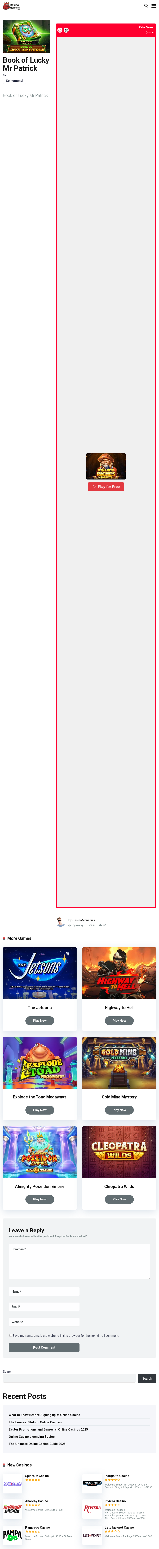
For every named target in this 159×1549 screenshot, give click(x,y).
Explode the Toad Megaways (40, 1097)
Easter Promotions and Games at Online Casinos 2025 (48, 1429)
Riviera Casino (115, 1501)
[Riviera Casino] (92, 1517)
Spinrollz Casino (37, 1476)
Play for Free (109, 487)
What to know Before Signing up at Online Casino (44, 1415)
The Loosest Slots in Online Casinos (35, 1422)
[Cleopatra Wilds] (119, 1177)
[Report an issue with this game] (59, 30)
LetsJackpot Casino (119, 1527)
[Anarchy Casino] (12, 1517)
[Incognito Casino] (92, 1492)
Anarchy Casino (36, 1501)
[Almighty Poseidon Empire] (40, 1177)
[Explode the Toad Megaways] (40, 1088)
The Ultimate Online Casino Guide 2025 (37, 1444)
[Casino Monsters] (11, 5)
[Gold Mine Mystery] (119, 1088)
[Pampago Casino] (12, 1544)
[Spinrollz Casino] (12, 1492)
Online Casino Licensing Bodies (32, 1436)
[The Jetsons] (40, 998)
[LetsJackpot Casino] (92, 1544)
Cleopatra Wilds (119, 1186)
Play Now (40, 1021)
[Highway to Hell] (119, 998)
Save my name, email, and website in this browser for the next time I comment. (66, 1336)
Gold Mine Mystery (119, 1097)
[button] (106, 466)
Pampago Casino (37, 1527)
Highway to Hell (119, 1007)
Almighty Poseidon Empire (40, 1186)
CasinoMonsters (84, 920)
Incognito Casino (117, 1476)
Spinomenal (14, 81)
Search (7, 1371)
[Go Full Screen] (66, 30)
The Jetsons (40, 1007)
